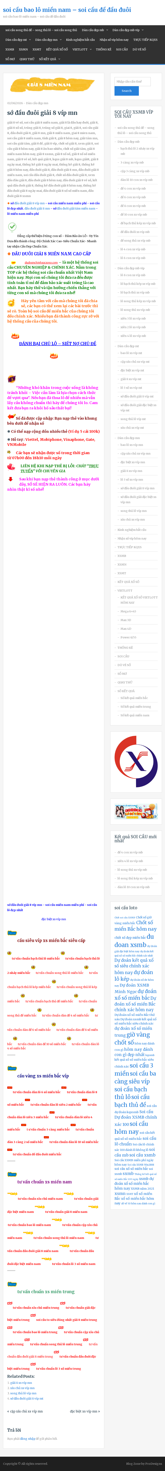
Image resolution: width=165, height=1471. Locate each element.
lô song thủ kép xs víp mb (138, 301)
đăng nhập (27, 1439)
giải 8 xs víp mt (131, 379)
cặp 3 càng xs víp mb (135, 171)
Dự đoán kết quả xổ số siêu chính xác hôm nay (134, 966)
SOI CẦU (122, 49)
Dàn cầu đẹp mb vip (125, 30)
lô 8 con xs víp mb (133, 275)
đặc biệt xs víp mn (83, 1411)
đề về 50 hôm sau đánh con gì (138, 1203)
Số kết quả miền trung (136, 706)
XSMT (37, 49)
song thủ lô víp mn (23, 1393)
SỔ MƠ (10, 59)
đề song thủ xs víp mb (136, 240)
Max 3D (126, 620)
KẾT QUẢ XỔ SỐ (57, 49)
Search (127, 91)
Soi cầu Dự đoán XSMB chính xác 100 (135, 1118)
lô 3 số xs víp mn (132, 479)
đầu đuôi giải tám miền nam (76, 208)
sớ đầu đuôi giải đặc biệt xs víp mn (138, 499)
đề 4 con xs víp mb (133, 188)
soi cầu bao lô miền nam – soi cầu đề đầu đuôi (67, 10)
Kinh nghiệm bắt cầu (80, 40)
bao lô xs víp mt (131, 353)
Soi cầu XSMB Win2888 (141, 1164)
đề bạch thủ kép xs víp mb (138, 223)
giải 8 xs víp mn (21, 1383)
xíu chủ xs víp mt (132, 428)
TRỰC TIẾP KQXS (145, 40)
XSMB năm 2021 (142, 1188)
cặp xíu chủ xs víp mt (135, 362)
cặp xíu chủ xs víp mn (26, 1411)
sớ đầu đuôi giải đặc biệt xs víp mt (138, 407)
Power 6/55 (128, 637)
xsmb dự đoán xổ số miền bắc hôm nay (134, 1184)
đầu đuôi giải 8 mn (37, 208)
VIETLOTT (80, 49)
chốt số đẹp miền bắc (130, 938)
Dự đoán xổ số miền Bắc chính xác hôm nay (135, 1004)
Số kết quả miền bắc (134, 698)
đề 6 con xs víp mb (133, 197)
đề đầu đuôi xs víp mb (135, 232)
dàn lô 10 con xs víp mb (137, 180)
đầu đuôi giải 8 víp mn (29, 203)
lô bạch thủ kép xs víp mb (138, 284)
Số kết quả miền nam (135, 715)
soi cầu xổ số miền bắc (131, 1169)
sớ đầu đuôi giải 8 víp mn (138, 488)
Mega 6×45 (128, 611)
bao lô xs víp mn (132, 445)
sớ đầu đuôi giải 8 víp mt (26, 1398)
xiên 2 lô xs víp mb (133, 327)
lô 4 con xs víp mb (133, 249)
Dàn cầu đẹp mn (46, 40)
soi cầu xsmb (142, 1155)
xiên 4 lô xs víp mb (133, 336)
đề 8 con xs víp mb (133, 206)
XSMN (23, 49)
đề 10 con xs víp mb (134, 214)
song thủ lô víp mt (133, 419)
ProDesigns (153, 1464)
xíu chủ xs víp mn (22, 1388)
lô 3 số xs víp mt (131, 388)
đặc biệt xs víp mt (132, 370)
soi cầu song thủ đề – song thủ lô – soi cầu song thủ (41, 30)
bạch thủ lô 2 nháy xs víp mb (137, 151)
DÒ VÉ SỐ (139, 49)
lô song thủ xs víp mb (135, 310)
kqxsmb (150, 1055)
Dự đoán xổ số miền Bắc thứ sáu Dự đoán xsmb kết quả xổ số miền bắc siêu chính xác (135, 1019)
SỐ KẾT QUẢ (47, 59)
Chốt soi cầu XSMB (124, 917)
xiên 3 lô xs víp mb (133, 318)
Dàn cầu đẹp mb (93, 30)
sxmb (128, 1173)
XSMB (9, 49)
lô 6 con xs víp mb (133, 258)
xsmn (120, 1193)
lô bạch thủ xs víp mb (135, 292)
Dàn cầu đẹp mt (16, 40)
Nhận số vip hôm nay (114, 40)
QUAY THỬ (27, 59)
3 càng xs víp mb (132, 162)
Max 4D (126, 629)
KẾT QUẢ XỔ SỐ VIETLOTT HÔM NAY (139, 600)
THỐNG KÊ (103, 49)
